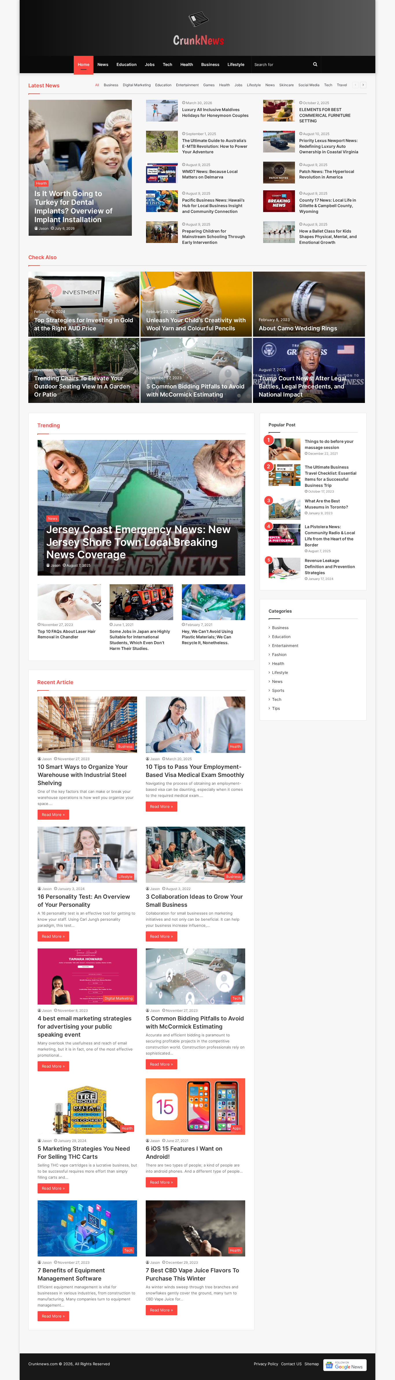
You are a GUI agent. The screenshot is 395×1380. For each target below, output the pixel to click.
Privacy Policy (266, 1363)
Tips (276, 708)
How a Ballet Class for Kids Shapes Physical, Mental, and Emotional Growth (328, 237)
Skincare (286, 85)
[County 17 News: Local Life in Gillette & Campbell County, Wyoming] (279, 201)
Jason (44, 228)
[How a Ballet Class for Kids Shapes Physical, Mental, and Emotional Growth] (279, 232)
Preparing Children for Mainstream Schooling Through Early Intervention (213, 237)
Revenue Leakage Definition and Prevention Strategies (330, 566)
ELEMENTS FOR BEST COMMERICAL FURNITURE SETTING (325, 115)
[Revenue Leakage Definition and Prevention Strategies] (284, 568)
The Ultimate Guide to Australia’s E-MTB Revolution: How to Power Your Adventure (215, 146)
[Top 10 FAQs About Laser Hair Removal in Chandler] (69, 602)
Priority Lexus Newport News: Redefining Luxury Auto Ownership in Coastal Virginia (328, 146)
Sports (278, 690)
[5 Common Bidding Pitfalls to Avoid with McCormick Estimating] (196, 370)
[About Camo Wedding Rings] (309, 304)
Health (186, 64)
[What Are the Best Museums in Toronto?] (284, 509)
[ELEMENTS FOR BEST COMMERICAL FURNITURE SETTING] (279, 110)
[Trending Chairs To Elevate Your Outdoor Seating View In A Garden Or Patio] (83, 370)
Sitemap (311, 1363)
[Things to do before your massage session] (284, 449)
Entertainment (187, 85)
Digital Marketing (137, 85)
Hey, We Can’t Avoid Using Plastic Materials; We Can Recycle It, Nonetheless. (207, 637)
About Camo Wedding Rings (298, 328)
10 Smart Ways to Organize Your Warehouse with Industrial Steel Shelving (83, 774)
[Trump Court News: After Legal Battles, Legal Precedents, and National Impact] (309, 370)
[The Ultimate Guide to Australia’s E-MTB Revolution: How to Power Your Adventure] (162, 141)
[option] (197, 338)
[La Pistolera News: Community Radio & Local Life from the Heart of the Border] (284, 535)
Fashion (279, 654)
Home (83, 64)
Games (209, 85)
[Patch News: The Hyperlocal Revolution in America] (279, 172)
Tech (167, 64)
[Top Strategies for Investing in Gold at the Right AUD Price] (83, 304)
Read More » (53, 814)
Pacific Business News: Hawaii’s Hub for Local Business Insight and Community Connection (213, 206)
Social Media (309, 85)
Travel (342, 85)
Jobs (150, 64)
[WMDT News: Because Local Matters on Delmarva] (162, 172)
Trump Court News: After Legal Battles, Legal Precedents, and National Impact (302, 386)
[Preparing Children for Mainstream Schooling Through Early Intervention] (162, 232)
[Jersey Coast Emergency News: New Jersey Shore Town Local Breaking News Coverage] (142, 508)
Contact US (291, 1363)
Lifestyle (236, 64)
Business (210, 64)
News (102, 64)
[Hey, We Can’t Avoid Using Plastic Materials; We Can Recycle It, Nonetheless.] (214, 602)
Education (127, 64)
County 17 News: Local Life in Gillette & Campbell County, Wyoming (327, 206)
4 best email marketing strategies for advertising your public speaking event (85, 1026)
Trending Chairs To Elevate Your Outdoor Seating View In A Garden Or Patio (82, 386)
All (97, 85)
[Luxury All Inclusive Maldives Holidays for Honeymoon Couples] (162, 110)
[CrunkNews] (197, 28)
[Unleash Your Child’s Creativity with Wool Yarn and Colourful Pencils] (196, 304)
